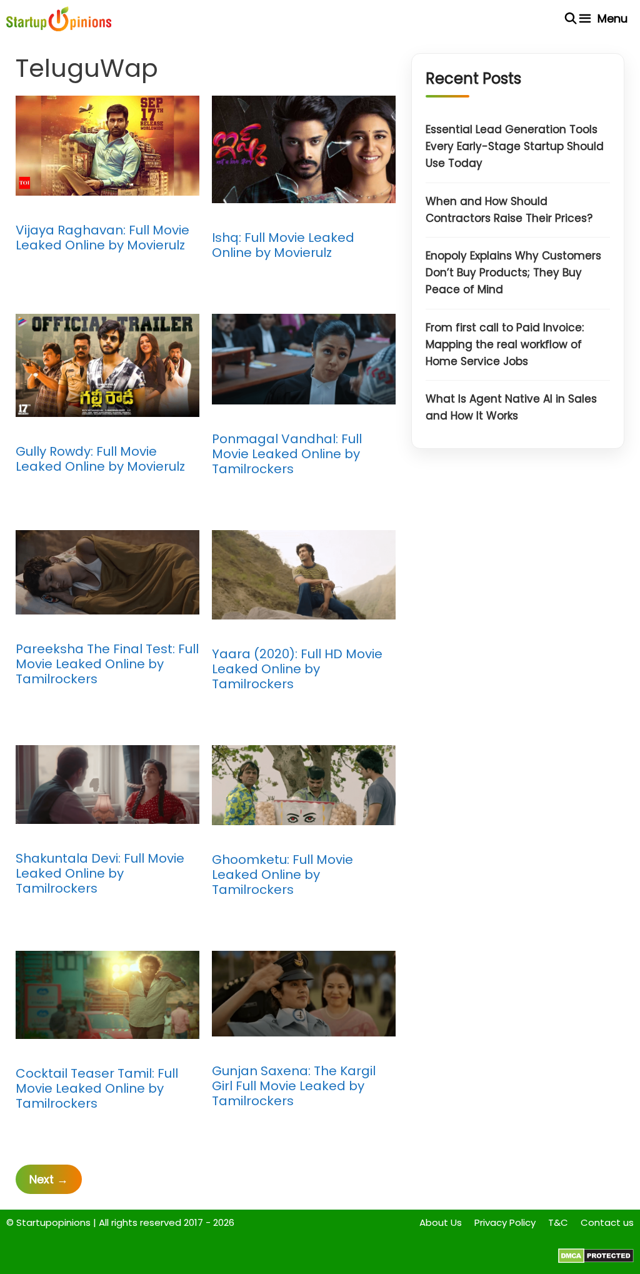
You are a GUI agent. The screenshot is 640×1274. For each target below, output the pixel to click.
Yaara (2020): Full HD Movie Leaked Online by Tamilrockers (297, 669)
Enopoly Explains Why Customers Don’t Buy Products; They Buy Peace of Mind (513, 272)
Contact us (607, 1222)
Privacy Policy (505, 1222)
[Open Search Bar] (571, 19)
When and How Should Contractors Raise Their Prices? (509, 210)
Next (48, 1179)
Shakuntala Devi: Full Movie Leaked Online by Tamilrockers (100, 873)
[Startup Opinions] (58, 19)
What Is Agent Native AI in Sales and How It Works (511, 407)
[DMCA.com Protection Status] (596, 1259)
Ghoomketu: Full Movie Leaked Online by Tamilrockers (282, 874)
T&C (558, 1222)
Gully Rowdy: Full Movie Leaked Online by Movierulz (100, 459)
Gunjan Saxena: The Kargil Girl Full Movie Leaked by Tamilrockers (294, 1086)
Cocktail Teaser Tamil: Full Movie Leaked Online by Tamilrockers (97, 1088)
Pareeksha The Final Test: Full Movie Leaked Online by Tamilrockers (107, 664)
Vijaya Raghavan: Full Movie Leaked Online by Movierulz (102, 237)
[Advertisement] (518, 593)
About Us (440, 1222)
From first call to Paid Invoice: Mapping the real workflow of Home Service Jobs (505, 344)
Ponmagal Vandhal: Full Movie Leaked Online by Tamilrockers (287, 454)
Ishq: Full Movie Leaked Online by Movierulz (283, 245)
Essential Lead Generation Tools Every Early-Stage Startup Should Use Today (515, 146)
